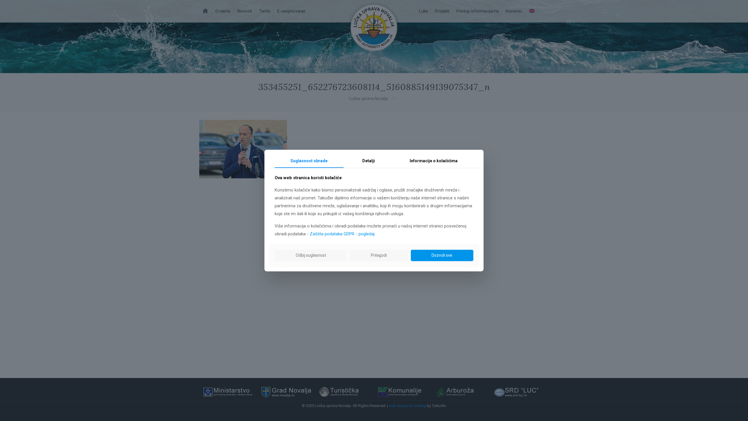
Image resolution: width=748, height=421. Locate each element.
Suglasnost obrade (309, 160)
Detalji (368, 160)
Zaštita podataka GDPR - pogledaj (342, 234)
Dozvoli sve (442, 255)
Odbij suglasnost (311, 255)
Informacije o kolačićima (434, 160)
